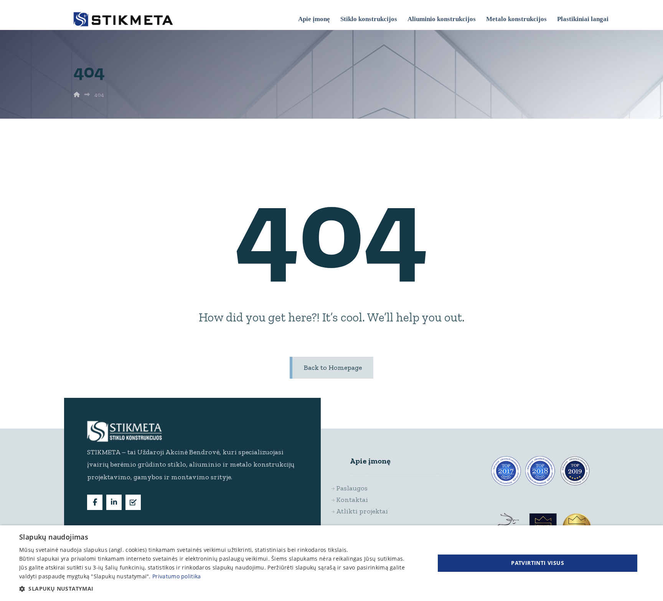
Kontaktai (359, 499)
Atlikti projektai (369, 511)
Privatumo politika (176, 576)
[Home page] (77, 94)
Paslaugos (359, 488)
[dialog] (331, 563)
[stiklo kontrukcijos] (123, 19)
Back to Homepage (333, 367)
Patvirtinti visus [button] (537, 562)
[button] (94, 502)
